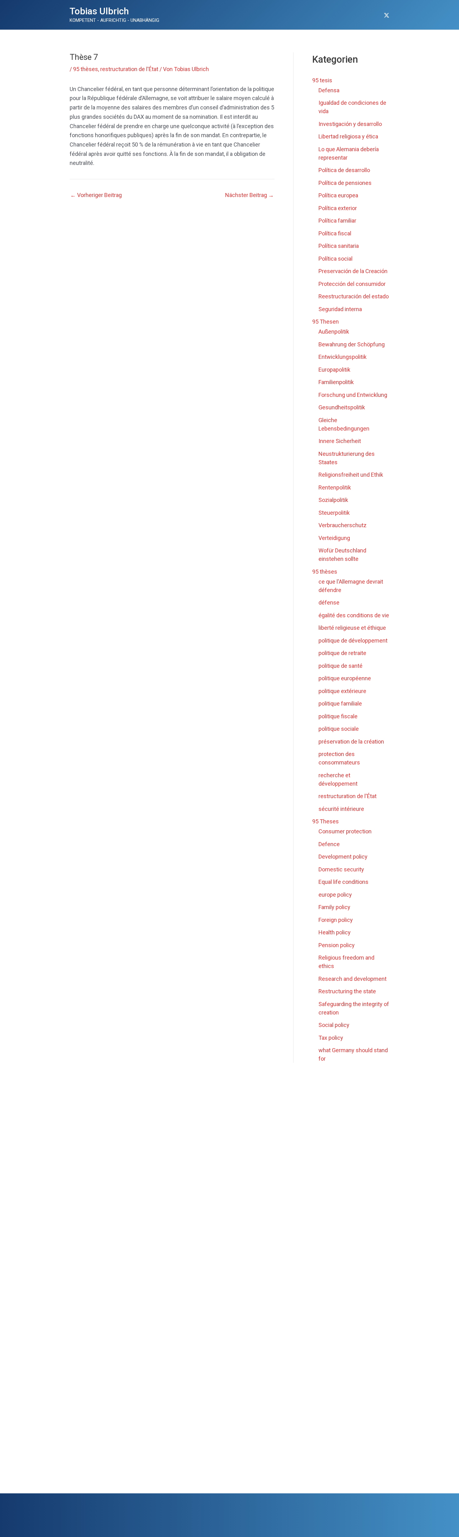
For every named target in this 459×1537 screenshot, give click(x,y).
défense (328, 602)
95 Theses (325, 821)
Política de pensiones (345, 183)
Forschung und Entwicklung (352, 395)
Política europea (338, 195)
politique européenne (344, 678)
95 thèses (85, 69)
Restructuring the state (347, 991)
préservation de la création (351, 741)
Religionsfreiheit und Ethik (350, 474)
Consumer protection (345, 831)
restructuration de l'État (129, 69)
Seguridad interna (340, 309)
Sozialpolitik (333, 500)
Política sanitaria (338, 246)
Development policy (343, 856)
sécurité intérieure (341, 809)
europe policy (335, 894)
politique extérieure (342, 691)
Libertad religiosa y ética (348, 136)
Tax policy (330, 1037)
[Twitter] (386, 15)
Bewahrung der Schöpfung (351, 344)
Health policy (334, 932)
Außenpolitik (333, 331)
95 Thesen (325, 321)
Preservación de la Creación (352, 271)
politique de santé (340, 665)
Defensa (328, 90)
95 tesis (322, 80)
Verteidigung (334, 538)
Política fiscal (334, 233)
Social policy (333, 1025)
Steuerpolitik (334, 512)
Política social (335, 258)
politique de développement (352, 640)
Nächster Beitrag (249, 195)
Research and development (352, 979)
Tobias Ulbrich (99, 11)
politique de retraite (342, 653)
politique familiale (340, 703)
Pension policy (336, 945)
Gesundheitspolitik (341, 407)
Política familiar (337, 220)
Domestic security (341, 869)
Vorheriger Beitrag (96, 195)
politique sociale (338, 728)
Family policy (334, 907)
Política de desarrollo (344, 170)
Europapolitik (334, 369)
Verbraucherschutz (342, 525)
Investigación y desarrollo (350, 124)
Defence (329, 844)
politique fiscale (338, 716)
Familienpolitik (336, 382)
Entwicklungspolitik (342, 357)
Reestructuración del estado (353, 296)
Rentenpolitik (334, 487)
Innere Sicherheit (339, 441)
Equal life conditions (343, 882)
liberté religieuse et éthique (352, 627)
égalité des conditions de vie (353, 615)
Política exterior (337, 208)
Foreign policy (335, 920)
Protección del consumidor (352, 284)
